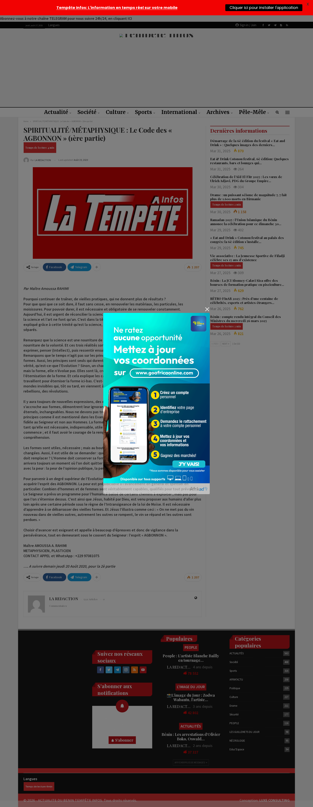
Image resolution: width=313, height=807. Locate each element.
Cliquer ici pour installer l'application (264, 7)
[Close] (207, 309)
